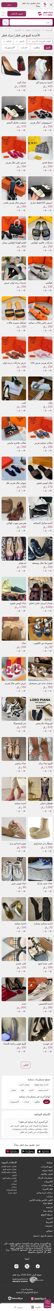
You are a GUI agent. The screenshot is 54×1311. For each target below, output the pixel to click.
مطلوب (36, 47)
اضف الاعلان (17, 13)
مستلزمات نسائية (33, 30)
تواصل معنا (48, 1211)
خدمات (24, 47)
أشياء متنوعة (47, 1170)
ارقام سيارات (47, 1185)
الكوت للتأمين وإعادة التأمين (41, 1200)
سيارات (49, 1196)
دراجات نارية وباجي (44, 1192)
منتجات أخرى (24, 1084)
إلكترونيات (48, 1181)
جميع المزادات (47, 1166)
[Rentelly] (39, 1298)
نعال (22, 1090)
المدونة (50, 1218)
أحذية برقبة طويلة (41, 1084)
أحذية (31, 1090)
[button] (47, 1303)
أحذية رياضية (43, 1090)
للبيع (48, 47)
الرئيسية (49, 30)
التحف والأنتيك (47, 1174)
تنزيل (9, 4)
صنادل (13, 1090)
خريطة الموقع (47, 1214)
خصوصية (49, 1225)
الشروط (49, 1222)
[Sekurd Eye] (15, 1298)
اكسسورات (9, 47)
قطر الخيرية (47, 1189)
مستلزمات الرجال (45, 1178)
